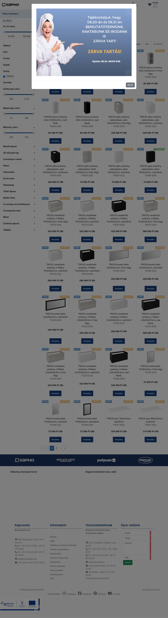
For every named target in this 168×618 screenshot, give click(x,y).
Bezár (130, 85)
